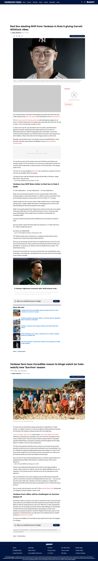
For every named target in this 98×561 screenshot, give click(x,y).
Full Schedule (68, 104)
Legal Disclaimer (17, 553)
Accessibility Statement (35, 553)
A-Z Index (50, 553)
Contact (50, 547)
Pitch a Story (31, 550)
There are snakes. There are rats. (22, 434)
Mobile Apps (79, 547)
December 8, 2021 (34, 180)
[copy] (22, 36)
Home (14, 351)
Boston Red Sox (55, 116)
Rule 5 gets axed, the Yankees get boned (27, 120)
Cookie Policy (79, 550)
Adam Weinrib (16, 32)
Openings (31, 547)
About (14, 547)
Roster (41, 2)
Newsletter (52, 2)
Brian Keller (34, 171)
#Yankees (32, 176)
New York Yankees (31, 116)
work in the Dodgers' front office (49, 434)
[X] (84, 2)
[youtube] (87, 2)
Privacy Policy (51, 550)
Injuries (46, 2)
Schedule (35, 2)
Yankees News (21, 351)
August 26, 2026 (34, 464)
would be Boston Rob (47, 488)
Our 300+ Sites (65, 547)
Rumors (29, 2)
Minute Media (11, 557)
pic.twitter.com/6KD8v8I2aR (21, 231)
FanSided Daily (17, 550)
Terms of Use (65, 550)
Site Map (63, 553)
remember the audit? (25, 515)
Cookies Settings (80, 553)
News (24, 2)
